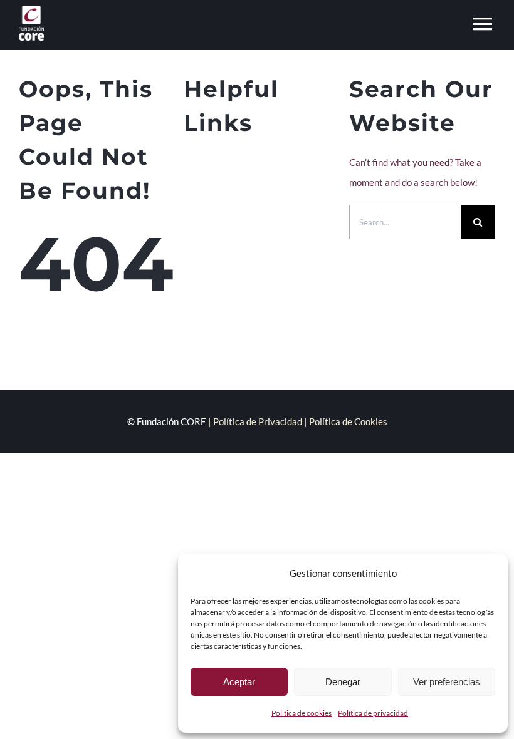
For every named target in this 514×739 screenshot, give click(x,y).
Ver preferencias (446, 681)
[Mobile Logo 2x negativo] (31, 10)
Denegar (342, 681)
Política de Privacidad (257, 421)
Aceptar (239, 681)
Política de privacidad (373, 713)
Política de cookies (301, 713)
